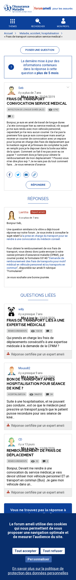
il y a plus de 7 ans (29, 217)
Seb (21, 88)
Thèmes (13, 26)
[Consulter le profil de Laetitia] (11, 218)
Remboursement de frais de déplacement (34, 452)
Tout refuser (53, 551)
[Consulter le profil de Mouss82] (11, 374)
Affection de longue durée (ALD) (26, 110)
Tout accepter (25, 551)
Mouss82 (24, 368)
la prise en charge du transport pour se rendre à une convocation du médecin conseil (37, 237)
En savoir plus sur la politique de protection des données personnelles (38, 570)
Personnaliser (38, 559)
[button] (38, 15)
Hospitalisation (16, 394)
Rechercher (38, 26)
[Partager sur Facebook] (10, 175)
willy (21, 309)
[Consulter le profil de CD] (11, 445)
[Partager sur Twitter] (18, 175)
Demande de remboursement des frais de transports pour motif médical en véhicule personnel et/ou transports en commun (36, 263)
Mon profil (63, 26)
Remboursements (17, 331)
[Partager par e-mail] (26, 175)
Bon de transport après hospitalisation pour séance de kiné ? (36, 383)
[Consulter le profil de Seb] (11, 94)
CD (20, 439)
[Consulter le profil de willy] (11, 315)
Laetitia (23, 212)
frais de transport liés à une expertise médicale (35, 322)
